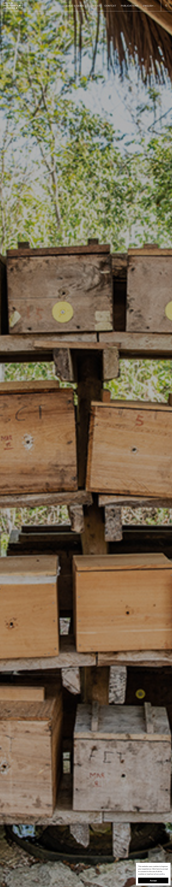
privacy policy (159, 873)
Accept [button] (153, 880)
